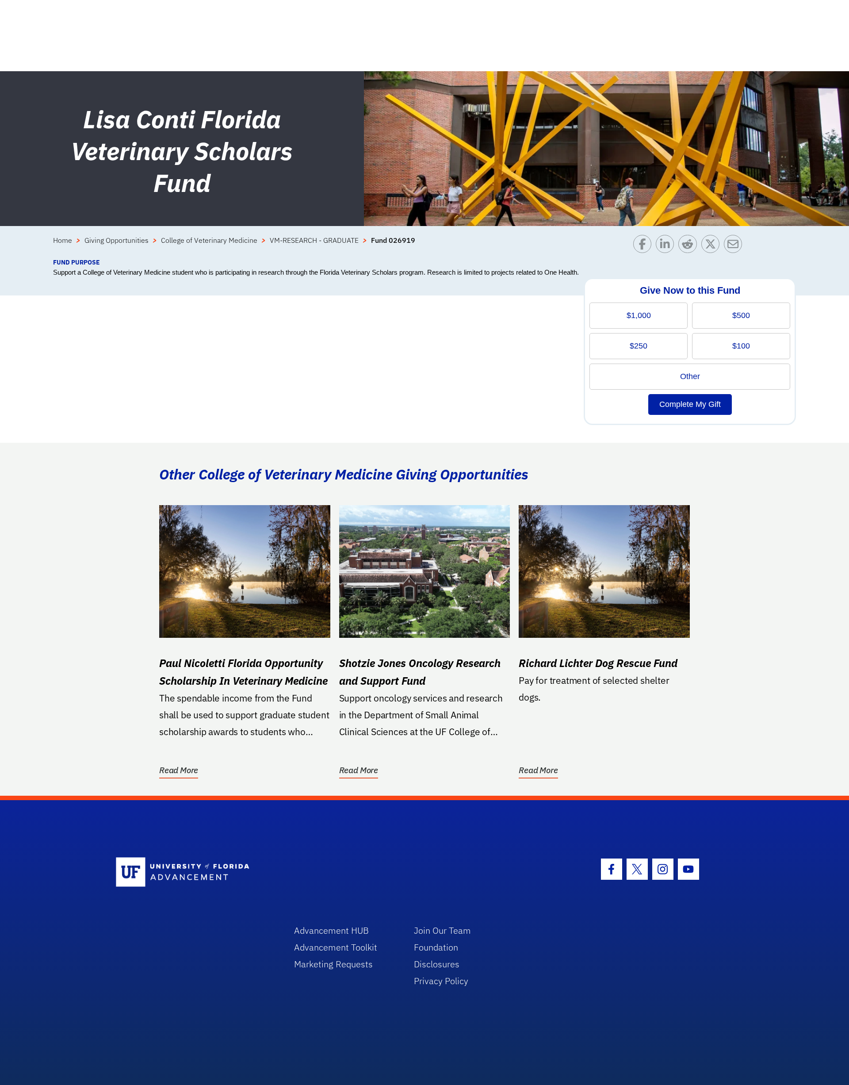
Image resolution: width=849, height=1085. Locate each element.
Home (62, 240)
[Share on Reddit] (689, 246)
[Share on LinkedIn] (667, 246)
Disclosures (436, 964)
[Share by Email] (735, 246)
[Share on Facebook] (644, 246)
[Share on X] (712, 246)
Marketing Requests (333, 964)
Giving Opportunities (116, 240)
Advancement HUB (331, 930)
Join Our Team (442, 930)
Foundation (436, 947)
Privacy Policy (441, 981)
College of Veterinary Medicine (209, 240)
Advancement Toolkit (335, 947)
